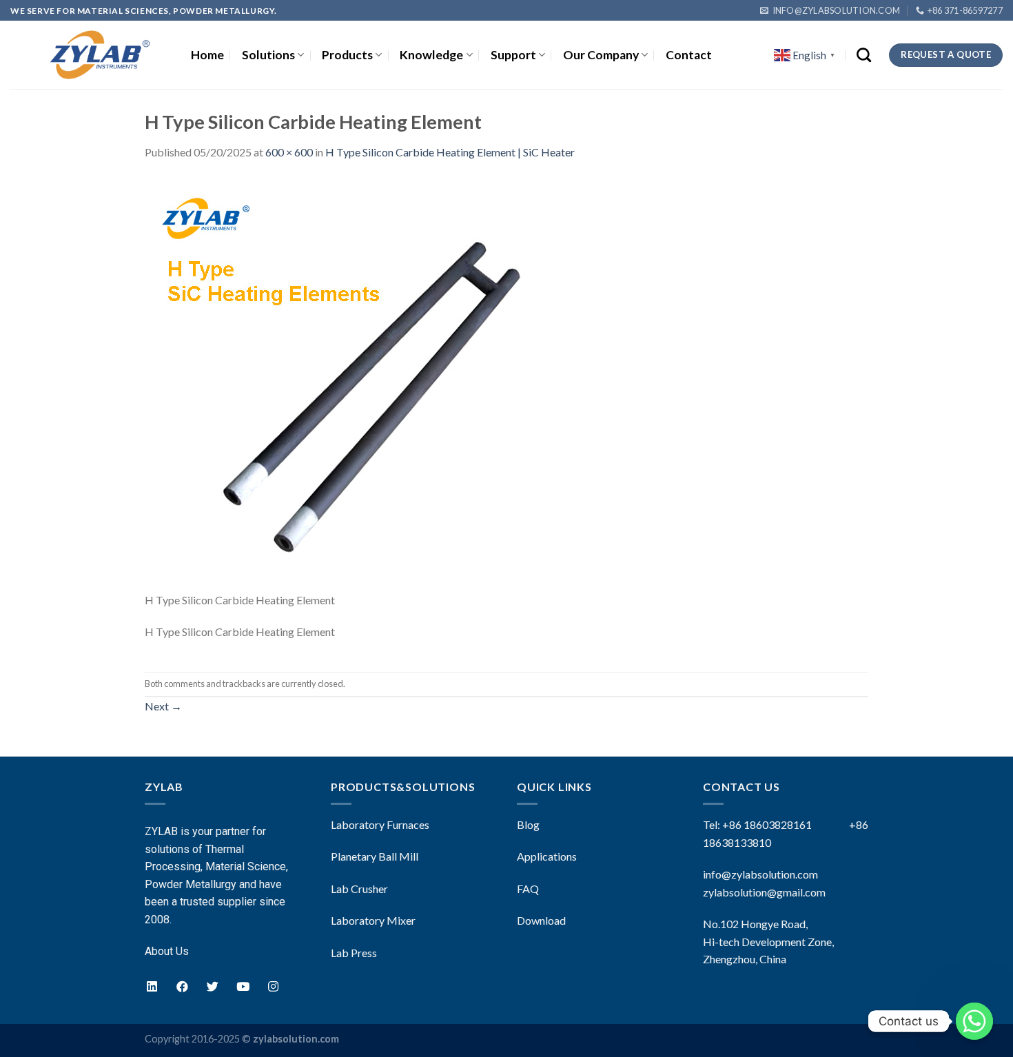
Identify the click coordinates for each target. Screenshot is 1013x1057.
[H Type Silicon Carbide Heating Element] (351, 382)
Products (347, 55)
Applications (547, 856)
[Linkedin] (151, 986)
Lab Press (354, 952)
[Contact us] (974, 1021)
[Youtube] (242, 986)
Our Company (601, 55)
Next (163, 705)
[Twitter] (212, 986)
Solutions (268, 55)
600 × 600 (289, 151)
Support (513, 55)
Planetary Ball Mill (374, 856)
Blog (528, 824)
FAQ (528, 888)
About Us (167, 951)
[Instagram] (273, 986)
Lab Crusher (359, 888)
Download (541, 920)
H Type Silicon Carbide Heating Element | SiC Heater (450, 151)
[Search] (864, 54)
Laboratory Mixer (373, 920)
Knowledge (431, 55)
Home (207, 55)
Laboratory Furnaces (380, 824)
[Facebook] (182, 986)
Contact (689, 55)
